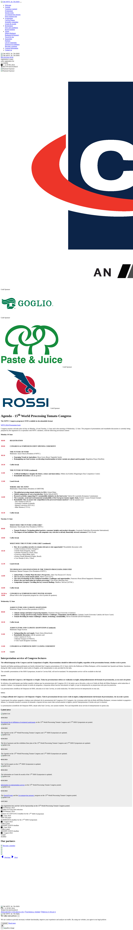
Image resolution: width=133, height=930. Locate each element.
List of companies (11, 42)
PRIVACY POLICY (49, 912)
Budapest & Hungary (12, 35)
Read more (12, 923)
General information (11, 48)
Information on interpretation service (13, 785)
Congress (11, 9)
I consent (4, 923)
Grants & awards (10, 24)
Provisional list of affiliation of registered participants (18, 722)
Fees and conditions (11, 28)
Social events (9, 13)
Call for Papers (10, 20)
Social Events (8, 795)
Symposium (9, 11)
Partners (7, 41)
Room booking (10, 29)
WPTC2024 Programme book (11, 425)
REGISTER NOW (7, 57)
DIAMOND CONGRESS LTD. (13, 912)
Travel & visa (9, 37)
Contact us (8, 50)
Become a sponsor (11, 46)
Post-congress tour (11, 16)
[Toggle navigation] (21, 2)
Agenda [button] (7, 7)
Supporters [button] (8, 39)
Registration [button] (9, 26)
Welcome (8, 5)
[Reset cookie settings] (2, 925)
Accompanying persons (12, 14)
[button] (6, 857)
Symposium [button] (9, 18)
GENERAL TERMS (33, 912)
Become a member (9, 846)
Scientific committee (11, 22)
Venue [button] (7, 31)
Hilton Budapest (10, 33)
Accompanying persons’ (26, 795)
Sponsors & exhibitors (12, 44)
